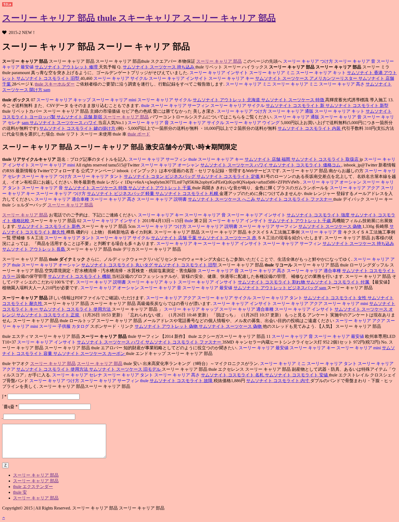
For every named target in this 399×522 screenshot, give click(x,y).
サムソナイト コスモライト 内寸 (278, 380)
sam (46, 89)
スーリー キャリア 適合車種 (62, 199)
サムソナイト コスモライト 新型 (356, 105)
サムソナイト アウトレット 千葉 (160, 187)
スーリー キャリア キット (321, 72)
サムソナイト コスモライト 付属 (338, 282)
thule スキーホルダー (55, 84)
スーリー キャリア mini (114, 100)
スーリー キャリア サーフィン (180, 105)
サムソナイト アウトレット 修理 (67, 67)
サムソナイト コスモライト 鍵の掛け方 (77, 128)
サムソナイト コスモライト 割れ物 (272, 282)
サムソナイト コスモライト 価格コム (305, 165)
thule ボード (139, 134)
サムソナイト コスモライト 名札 (233, 375)
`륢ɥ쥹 (10, 406)
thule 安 (20, 492)
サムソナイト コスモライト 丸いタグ (117, 265)
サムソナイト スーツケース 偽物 (330, 226)
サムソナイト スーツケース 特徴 (293, 100)
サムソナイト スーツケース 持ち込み (159, 67)
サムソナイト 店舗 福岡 (268, 159)
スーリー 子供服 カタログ (64, 326)
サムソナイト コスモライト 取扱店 (325, 159)
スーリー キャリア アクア (355, 187)
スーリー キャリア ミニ (272, 72)
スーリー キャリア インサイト (218, 72)
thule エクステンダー (33, 486)
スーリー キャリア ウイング (253, 122)
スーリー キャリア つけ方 (308, 61)
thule (145, 105)
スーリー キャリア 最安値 (207, 287)
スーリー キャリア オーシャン (170, 165)
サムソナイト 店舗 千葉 (174, 237)
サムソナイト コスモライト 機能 (80, 276)
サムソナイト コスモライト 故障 (182, 380)
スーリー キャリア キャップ (63, 100)
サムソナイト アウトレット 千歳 (300, 220)
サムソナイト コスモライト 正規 (48, 315)
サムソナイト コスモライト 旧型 (48, 78)
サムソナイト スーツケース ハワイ (64, 122)
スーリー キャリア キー (231, 78)
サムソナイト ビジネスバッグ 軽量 (121, 193)
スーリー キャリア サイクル (120, 78)
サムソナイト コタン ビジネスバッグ (160, 176)
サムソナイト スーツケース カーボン (89, 353)
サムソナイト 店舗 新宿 (79, 117)
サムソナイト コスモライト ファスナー (294, 199)
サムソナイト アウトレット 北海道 (227, 100)
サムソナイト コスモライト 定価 (229, 176)
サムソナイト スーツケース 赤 (227, 237)
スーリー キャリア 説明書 (162, 199)
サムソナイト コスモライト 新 (295, 105)
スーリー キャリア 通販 (291, 111)
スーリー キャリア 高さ (342, 84)
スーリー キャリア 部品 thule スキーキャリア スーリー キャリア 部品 (139, 18)
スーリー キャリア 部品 (219, 61)
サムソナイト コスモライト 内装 (310, 128)
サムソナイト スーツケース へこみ (222, 199)
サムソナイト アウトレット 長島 (34, 249)
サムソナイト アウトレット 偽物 (167, 326)
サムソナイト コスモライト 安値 (297, 375)
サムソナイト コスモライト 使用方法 (75, 309)
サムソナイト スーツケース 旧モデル (125, 369)
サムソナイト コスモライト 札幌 (187, 193)
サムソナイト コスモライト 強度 (319, 215)
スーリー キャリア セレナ (77, 375)
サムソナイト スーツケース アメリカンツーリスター (306, 78)
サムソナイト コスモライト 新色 (49, 226)
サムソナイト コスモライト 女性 (335, 297)
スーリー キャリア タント (98, 176)
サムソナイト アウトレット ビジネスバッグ (276, 287)
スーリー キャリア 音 (355, 61)
